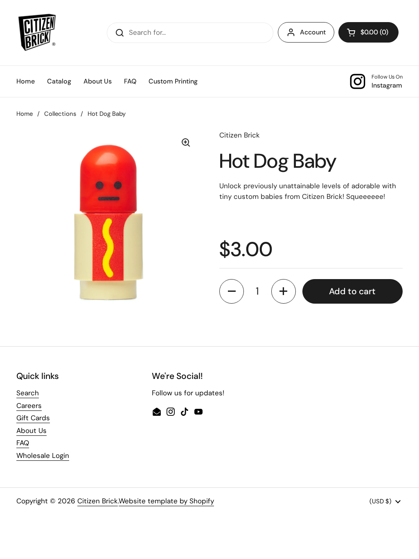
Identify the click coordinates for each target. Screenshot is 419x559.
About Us (31, 430)
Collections (60, 114)
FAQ (22, 442)
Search (27, 392)
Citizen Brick (97, 500)
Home (24, 114)
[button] (368, 32)
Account (313, 32)
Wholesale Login (42, 455)
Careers (29, 405)
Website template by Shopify (166, 500)
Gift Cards (33, 417)
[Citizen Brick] (36, 32)
